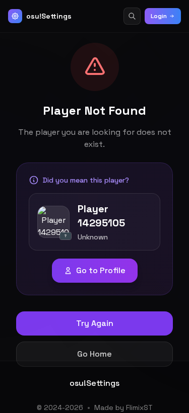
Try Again (94, 323)
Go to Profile (100, 270)
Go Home (94, 354)
